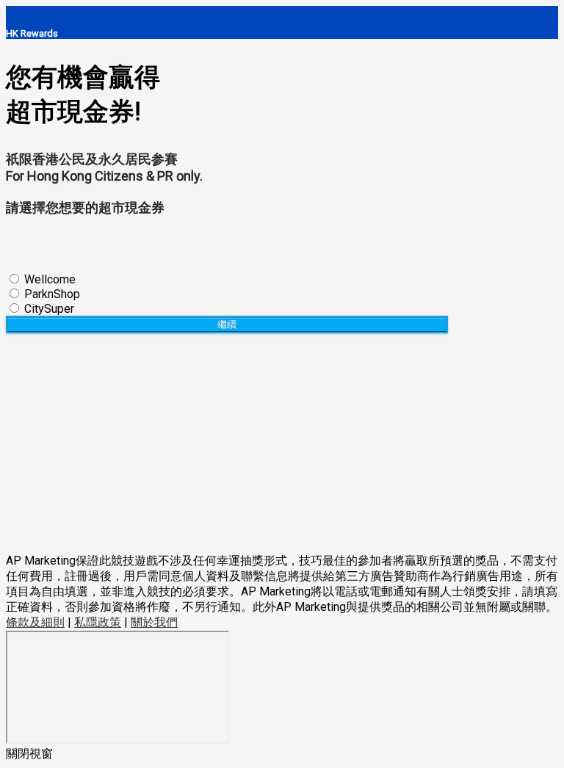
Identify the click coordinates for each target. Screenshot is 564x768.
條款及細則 (35, 622)
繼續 (226, 324)
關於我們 (154, 622)
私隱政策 (97, 622)
